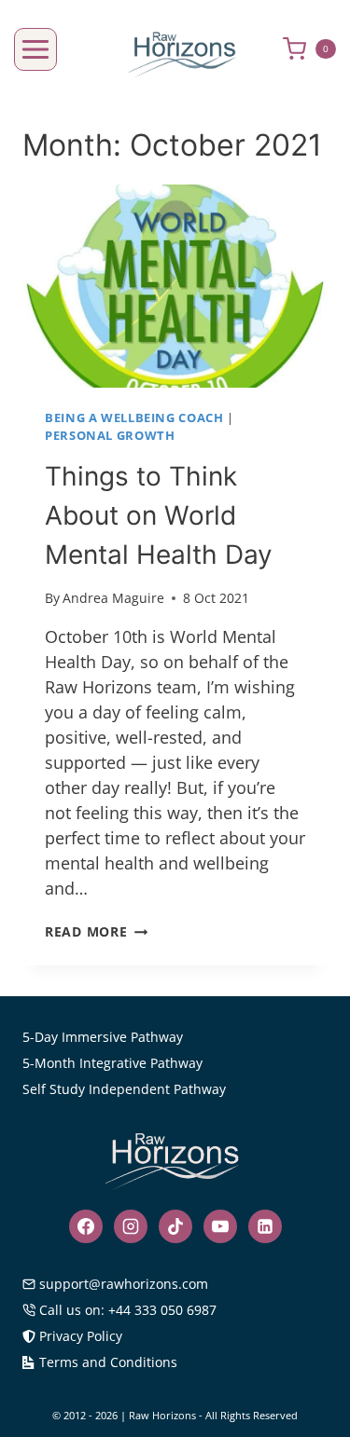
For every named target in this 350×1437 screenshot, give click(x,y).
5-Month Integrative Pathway (112, 1063)
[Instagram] (130, 1226)
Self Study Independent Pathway (124, 1089)
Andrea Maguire (113, 598)
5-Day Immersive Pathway (102, 1037)
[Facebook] (86, 1226)
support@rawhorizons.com (123, 1284)
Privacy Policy (80, 1336)
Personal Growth (110, 436)
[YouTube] (220, 1226)
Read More (96, 931)
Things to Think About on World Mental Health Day (159, 515)
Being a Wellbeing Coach (134, 418)
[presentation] (175, 286)
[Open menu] (35, 49)
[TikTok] (175, 1226)
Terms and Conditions (108, 1362)
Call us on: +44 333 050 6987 (128, 1310)
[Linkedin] (265, 1226)
